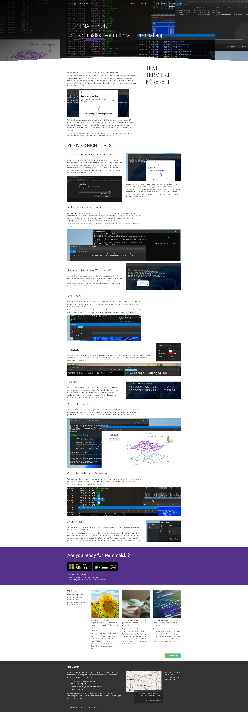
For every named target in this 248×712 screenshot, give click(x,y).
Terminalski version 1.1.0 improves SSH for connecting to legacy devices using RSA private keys (104, 623)
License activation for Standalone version (83, 577)
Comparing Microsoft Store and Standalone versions (87, 580)
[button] (180, 4)
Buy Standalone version (77, 575)
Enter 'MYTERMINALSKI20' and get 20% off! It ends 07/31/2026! (135, 621)
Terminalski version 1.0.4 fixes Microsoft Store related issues (165, 621)
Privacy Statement (95, 708)
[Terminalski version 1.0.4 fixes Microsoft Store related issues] (167, 604)
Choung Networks (171, 672)
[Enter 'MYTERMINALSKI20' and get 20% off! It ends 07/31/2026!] (136, 604)
